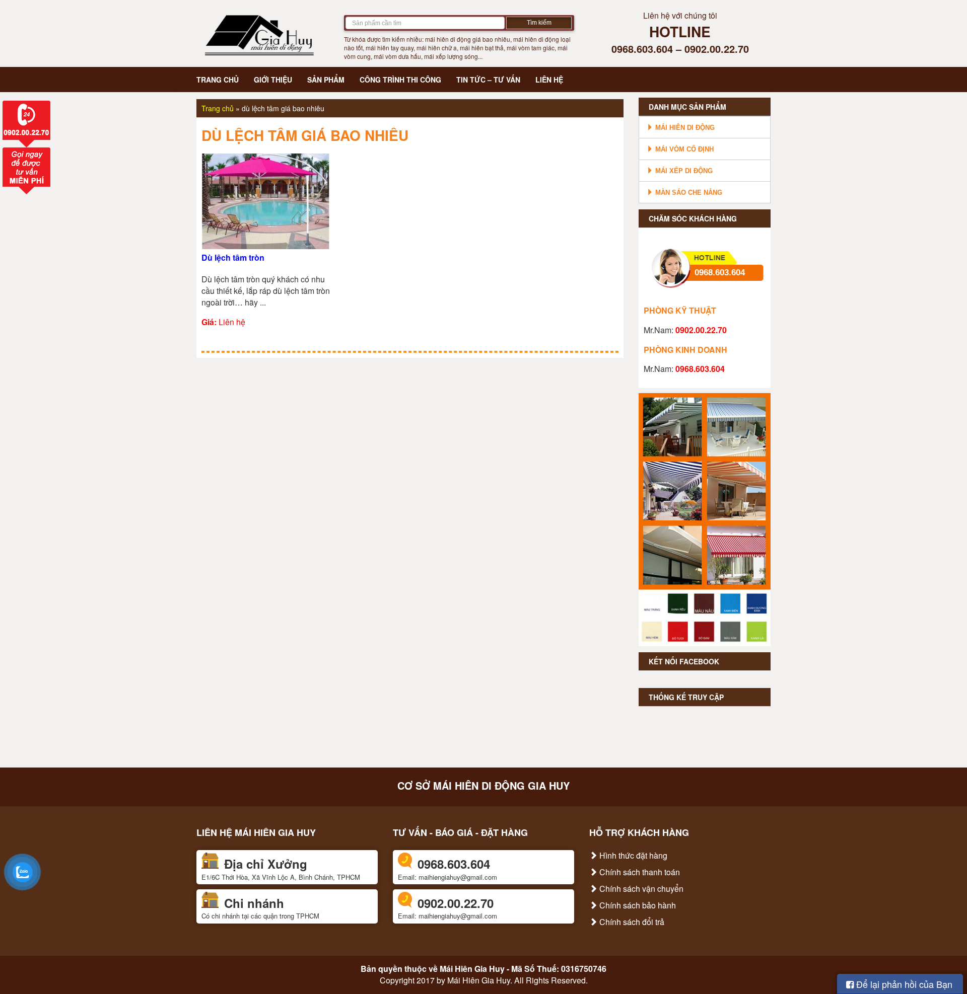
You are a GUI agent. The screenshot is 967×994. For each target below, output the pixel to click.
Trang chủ (217, 79)
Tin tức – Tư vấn (488, 79)
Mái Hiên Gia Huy (472, 968)
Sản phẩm (325, 79)
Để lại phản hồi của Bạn (903, 983)
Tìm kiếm (539, 22)
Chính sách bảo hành (636, 905)
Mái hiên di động (684, 127)
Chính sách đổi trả (630, 922)
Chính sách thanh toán (638, 872)
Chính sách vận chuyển (640, 888)
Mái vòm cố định (683, 149)
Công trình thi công (400, 79)
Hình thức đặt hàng (632, 855)
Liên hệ (549, 79)
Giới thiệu (273, 79)
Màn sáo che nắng (687, 192)
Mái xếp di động (683, 171)
